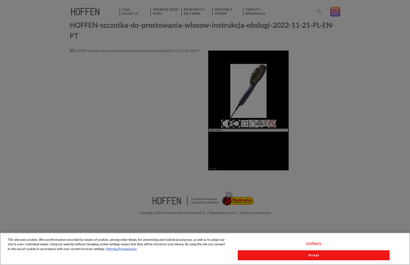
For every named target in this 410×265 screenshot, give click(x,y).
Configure (313, 243)
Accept (313, 255)
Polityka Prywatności (121, 249)
